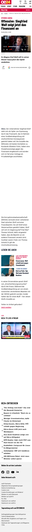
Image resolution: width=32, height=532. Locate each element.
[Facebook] (2, 472)
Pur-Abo (3, 499)
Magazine (22, 6)
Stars (15, 6)
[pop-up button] (25, 49)
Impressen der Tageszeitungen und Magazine (15, 523)
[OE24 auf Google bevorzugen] (29, 68)
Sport (9, 6)
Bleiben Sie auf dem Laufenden (11, 465)
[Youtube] (12, 472)
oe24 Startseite (6, 484)
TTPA (3, 525)
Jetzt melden (6, 307)
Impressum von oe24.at (8, 501)
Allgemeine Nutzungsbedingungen (12, 486)
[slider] (16, 46)
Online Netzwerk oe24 (8, 477)
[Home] (2, 13)
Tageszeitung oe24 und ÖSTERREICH (12, 508)
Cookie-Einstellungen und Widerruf (12, 492)
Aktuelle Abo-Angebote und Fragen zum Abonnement (13, 520)
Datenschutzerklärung (8, 488)
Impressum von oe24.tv (8, 503)
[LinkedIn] (17, 472)
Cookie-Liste (5, 490)
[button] (4, 49)
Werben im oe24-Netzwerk (9, 494)
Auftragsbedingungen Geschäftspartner (13, 514)
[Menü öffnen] (30, 6)
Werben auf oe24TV (7, 497)
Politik (4, 10)
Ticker (3, 6)
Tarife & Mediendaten (8, 516)
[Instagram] (7, 472)
